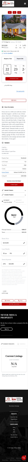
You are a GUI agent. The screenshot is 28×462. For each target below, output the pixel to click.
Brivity (12, 458)
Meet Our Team (14, 434)
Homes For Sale (14, 417)
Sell (14, 431)
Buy (14, 429)
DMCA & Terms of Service (15, 460)
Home (14, 427)
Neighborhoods (14, 419)
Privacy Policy (5, 460)
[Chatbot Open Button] (23, 457)
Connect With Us (14, 437)
